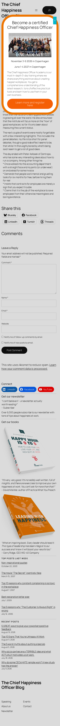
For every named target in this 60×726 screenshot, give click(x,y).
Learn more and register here (30, 104)
